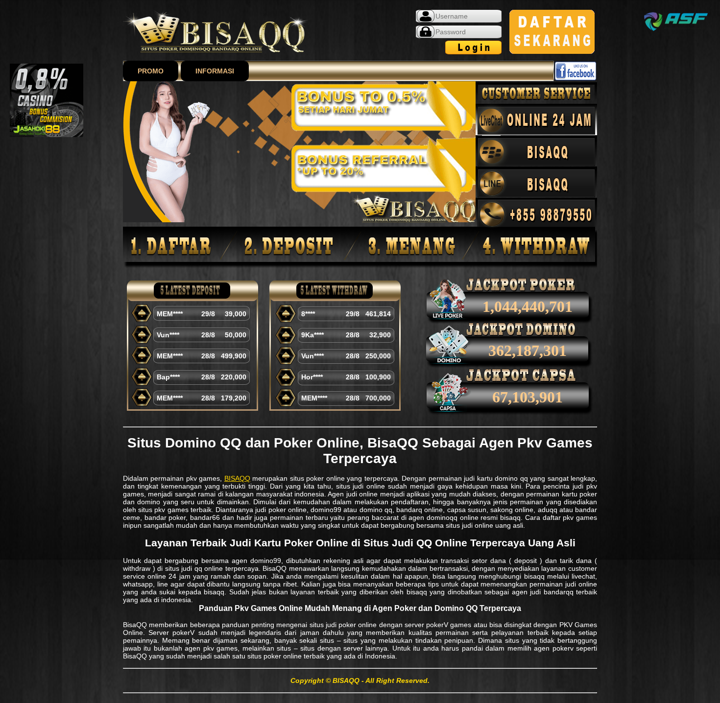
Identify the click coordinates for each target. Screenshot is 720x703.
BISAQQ (237, 478)
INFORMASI (214, 71)
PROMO (151, 71)
